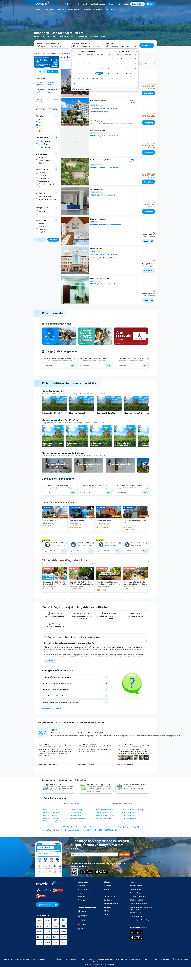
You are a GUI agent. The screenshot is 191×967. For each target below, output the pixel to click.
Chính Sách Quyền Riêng (138, 896)
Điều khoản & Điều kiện (137, 900)
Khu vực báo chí (135, 913)
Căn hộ (106, 914)
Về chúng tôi (82, 900)
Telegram (84, 929)
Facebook (84, 911)
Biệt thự (106, 911)
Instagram (84, 916)
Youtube (83, 924)
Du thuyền (107, 907)
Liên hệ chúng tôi (83, 889)
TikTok (83, 920)
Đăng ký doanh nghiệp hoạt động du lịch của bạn (141, 908)
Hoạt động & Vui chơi (111, 903)
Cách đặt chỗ (82, 885)
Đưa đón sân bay (109, 896)
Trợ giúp (80, 893)
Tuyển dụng (81, 896)
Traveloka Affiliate (136, 885)
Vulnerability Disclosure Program (140, 920)
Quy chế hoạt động (136, 916)
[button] (137, 4)
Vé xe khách (108, 893)
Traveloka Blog (135, 893)
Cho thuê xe (108, 900)
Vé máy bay (108, 889)
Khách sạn (107, 885)
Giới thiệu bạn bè (135, 889)
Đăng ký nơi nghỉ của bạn (138, 903)
